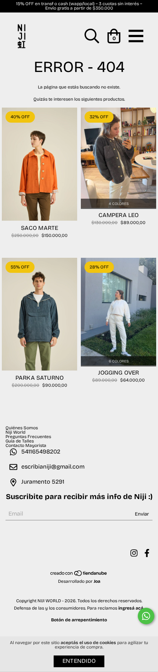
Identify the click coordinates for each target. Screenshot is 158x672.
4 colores (119, 204)
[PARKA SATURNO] (39, 369)
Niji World (15, 432)
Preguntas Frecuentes (28, 437)
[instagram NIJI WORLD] (134, 553)
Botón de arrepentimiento (79, 620)
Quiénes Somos (22, 428)
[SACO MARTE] (39, 219)
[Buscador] (92, 40)
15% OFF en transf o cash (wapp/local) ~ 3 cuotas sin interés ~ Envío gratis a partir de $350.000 (79, 6)
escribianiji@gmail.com (53, 467)
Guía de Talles (20, 441)
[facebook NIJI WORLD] (146, 553)
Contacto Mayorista (26, 446)
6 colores (119, 362)
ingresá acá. (131, 608)
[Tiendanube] (79, 575)
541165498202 (40, 452)
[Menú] (136, 40)
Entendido (79, 661)
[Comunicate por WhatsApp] (146, 616)
